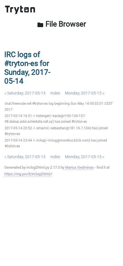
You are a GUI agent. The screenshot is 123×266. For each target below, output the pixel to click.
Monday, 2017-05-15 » (84, 93)
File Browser (61, 24)
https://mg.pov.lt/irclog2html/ (27, 174)
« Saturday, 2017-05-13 (24, 93)
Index (55, 93)
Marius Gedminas (79, 167)
